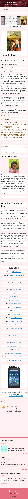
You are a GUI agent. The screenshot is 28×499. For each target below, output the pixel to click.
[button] (26, 10)
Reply (8, 413)
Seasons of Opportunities (16, 328)
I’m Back (3, 457)
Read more (24, 453)
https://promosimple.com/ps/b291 (16, 395)
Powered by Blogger (14, 491)
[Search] (26, 3)
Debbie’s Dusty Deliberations (16, 353)
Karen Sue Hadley (14, 2)
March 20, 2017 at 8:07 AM (13, 406)
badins (17, 493)
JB (7, 406)
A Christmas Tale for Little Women (11, 473)
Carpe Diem (16, 349)
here (10, 26)
